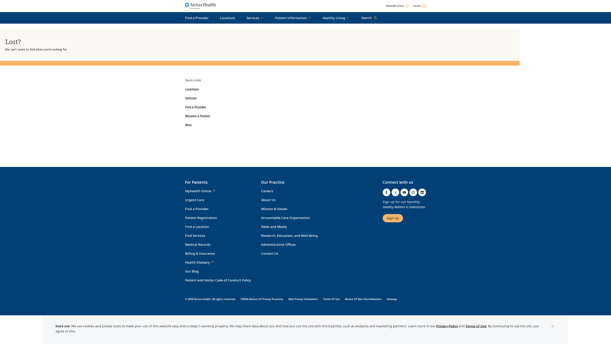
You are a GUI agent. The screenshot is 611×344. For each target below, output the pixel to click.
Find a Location (197, 227)
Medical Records (198, 244)
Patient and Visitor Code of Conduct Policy (218, 280)
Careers (267, 191)
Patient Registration (201, 218)
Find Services (195, 235)
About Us (268, 200)
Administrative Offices (278, 244)
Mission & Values (274, 209)
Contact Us (269, 253)
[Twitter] (395, 192)
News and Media (274, 227)
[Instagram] (413, 192)
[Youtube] (404, 192)
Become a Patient (197, 116)
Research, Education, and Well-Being (289, 235)
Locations (227, 18)
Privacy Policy (447, 326)
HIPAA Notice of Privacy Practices (262, 299)
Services (191, 98)
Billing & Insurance (200, 253)
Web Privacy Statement (303, 299)
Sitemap (392, 299)
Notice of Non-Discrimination (363, 299)
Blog (188, 125)
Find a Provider (197, 18)
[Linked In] (422, 192)
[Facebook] (386, 192)
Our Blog (192, 271)
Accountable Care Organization (285, 218)
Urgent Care (194, 200)
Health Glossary (197, 262)
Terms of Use (475, 326)
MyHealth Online (198, 191)
